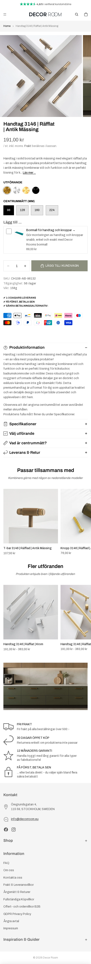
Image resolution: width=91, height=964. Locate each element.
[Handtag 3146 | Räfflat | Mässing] (26, 190)
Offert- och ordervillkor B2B (21, 906)
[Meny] (5, 14)
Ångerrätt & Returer (16, 892)
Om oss (8, 870)
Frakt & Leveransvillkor (18, 884)
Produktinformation (27, 347)
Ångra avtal (11, 921)
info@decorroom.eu (25, 819)
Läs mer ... (29, 172)
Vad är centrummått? (28, 443)
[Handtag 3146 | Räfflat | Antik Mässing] (7, 190)
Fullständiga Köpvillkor (18, 899)
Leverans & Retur (24, 452)
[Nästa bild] (83, 522)
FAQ (6, 863)
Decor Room (50, 957)
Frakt (27, 146)
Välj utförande (21, 433)
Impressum (10, 928)
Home (7, 26)
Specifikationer (22, 424)
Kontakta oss (12, 877)
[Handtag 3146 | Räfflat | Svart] (35, 190)
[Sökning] (76, 14)
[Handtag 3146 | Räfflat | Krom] (16, 190)
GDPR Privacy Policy (17, 913)
